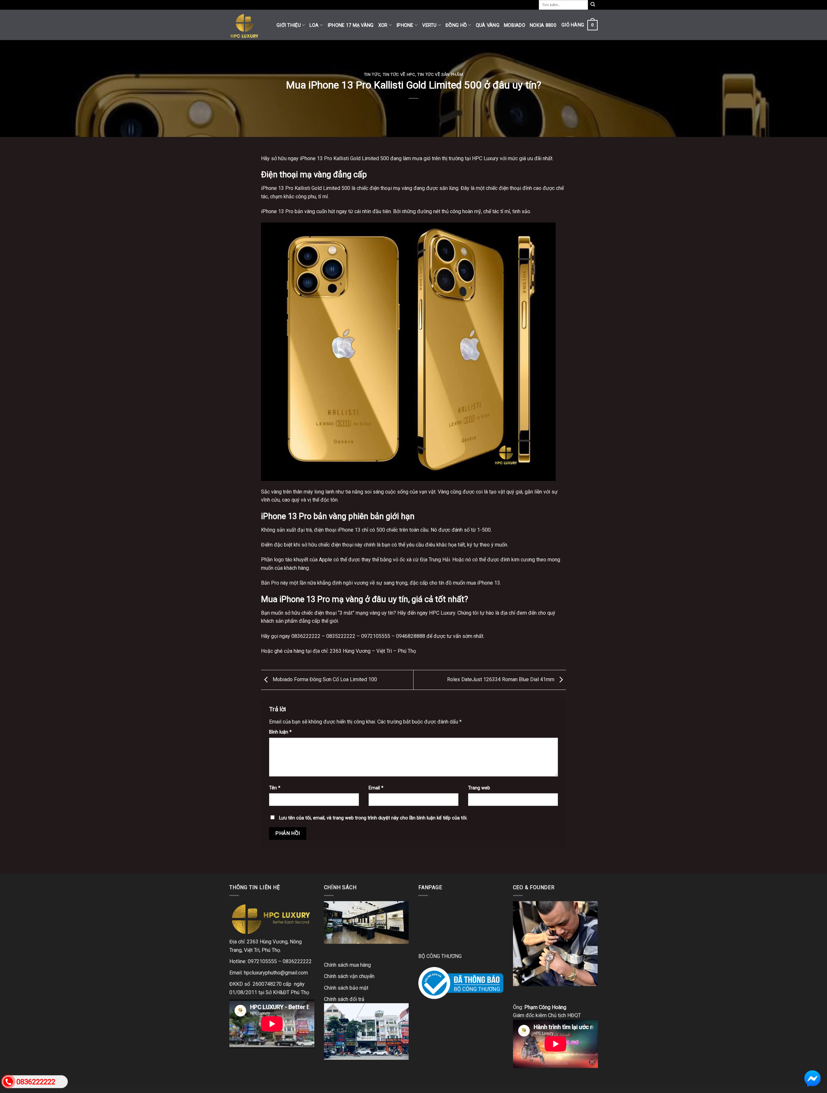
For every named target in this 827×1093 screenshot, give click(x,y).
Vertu (429, 25)
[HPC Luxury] (248, 25)
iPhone (405, 25)
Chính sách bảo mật (346, 988)
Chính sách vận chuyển (349, 976)
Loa (314, 25)
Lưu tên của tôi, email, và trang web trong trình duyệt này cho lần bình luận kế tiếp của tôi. (373, 818)
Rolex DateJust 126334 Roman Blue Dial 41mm (501, 679)
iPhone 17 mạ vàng (351, 25)
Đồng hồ (456, 25)
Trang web (479, 788)
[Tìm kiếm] (593, 5)
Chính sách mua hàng (347, 965)
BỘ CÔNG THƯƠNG (440, 956)
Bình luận (280, 732)
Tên (274, 788)
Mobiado (514, 25)
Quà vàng (487, 25)
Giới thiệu (289, 25)
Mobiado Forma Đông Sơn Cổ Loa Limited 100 (324, 679)
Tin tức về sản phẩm (440, 74)
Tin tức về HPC (399, 74)
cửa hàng (294, 651)
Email (376, 788)
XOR (383, 25)
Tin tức (372, 74)
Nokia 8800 (543, 25)
